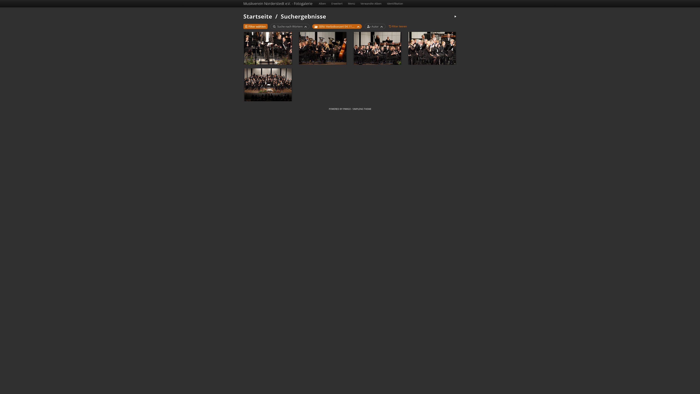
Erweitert (337, 3)
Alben (322, 3)
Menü (351, 3)
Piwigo (347, 108)
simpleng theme (362, 108)
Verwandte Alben (371, 3)
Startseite (257, 16)
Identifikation (395, 3)
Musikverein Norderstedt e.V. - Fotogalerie (277, 3)
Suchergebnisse (303, 16)
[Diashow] (455, 16)
